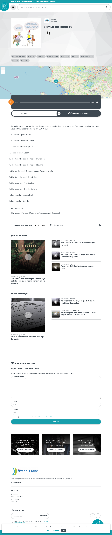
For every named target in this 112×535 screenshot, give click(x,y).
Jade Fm (75, 56)
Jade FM (53, 19)
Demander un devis (87, 450)
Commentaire (19, 376)
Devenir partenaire (56, 450)
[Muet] (97, 102)
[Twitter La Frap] (92, 515)
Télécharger (58, 225)
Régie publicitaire (17, 497)
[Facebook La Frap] (98, 515)
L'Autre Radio (74, 310)
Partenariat (16, 482)
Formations (15, 499)
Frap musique (53, 56)
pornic (15, 60)
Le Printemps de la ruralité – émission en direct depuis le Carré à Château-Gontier (78, 313)
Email (16, 409)
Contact (14, 501)
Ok (63, 530)
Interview (65, 56)
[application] (56, 102)
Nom (15, 401)
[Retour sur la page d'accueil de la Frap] (4, 7)
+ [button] (3, 68)
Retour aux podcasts (23, 225)
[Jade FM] (46, 22)
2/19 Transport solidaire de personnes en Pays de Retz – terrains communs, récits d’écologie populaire (28, 280)
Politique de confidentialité (45, 417)
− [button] (3, 72)
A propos (14, 494)
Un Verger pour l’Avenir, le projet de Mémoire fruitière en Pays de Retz (78, 255)
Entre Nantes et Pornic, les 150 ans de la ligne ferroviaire (78, 244)
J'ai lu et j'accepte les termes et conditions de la (33, 417)
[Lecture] (11, 102)
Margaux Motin (87, 56)
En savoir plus (53, 530)
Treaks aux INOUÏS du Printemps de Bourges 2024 (77, 267)
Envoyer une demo (25, 450)
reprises (25, 60)
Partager (23, 113)
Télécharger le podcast (78, 113)
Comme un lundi (19, 56)
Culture (32, 56)
